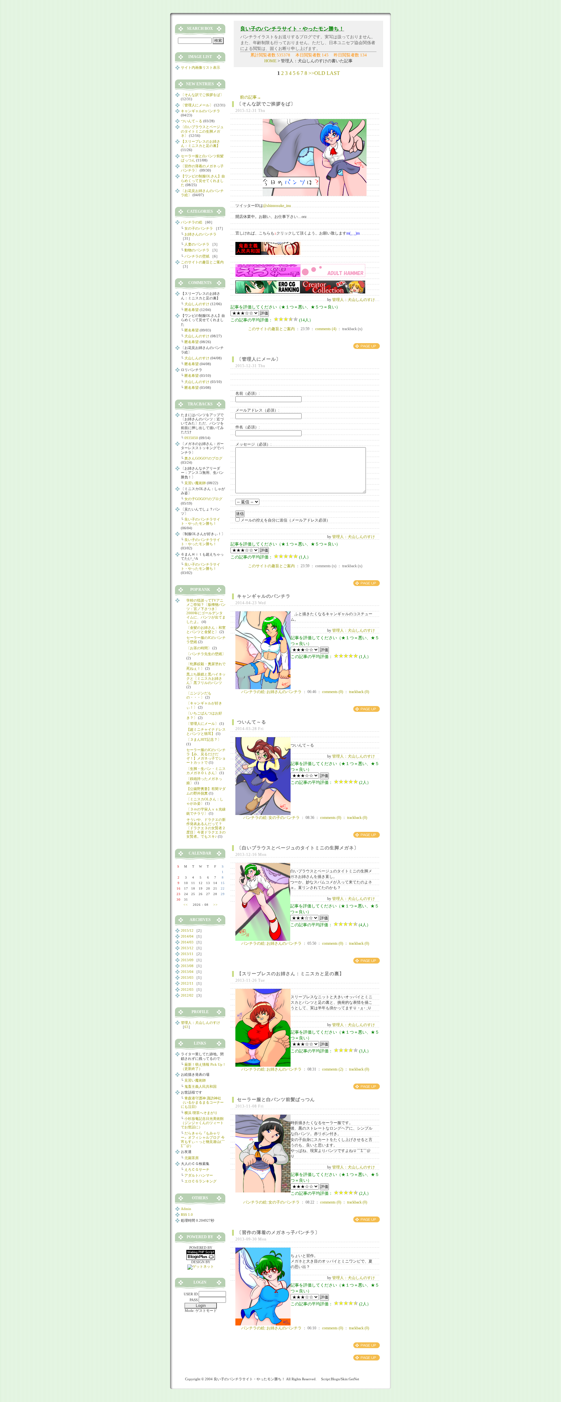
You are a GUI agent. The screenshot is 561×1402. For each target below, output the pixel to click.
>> (215, 904)
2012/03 (187, 989)
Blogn (335, 1379)
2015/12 (187, 930)
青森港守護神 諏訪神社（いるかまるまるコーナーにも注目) (202, 1102)
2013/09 (187, 960)
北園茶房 (191, 1158)
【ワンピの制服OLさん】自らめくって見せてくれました (203, 180)
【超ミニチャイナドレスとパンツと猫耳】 (206, 731)
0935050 (191, 438)
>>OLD (316, 73)
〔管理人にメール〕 (259, 359)
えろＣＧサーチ (196, 1169)
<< (185, 904)
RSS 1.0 (187, 1214)
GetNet (354, 1379)
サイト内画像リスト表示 (200, 67)
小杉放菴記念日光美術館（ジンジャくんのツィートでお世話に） (202, 1123)
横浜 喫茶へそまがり (201, 1113)
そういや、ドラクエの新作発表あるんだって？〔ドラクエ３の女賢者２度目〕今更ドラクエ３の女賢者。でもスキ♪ (206, 828)
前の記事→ (250, 97)
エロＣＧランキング (200, 1181)
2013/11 (187, 954)
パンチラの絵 (191, 222)
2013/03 (187, 977)
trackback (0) (359, 691)
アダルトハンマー (198, 1175)
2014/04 (187, 936)
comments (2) (332, 1069)
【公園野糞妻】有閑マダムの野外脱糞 (206, 791)
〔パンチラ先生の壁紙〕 (206, 654)
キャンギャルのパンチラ (264, 596)
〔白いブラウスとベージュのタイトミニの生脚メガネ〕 (298, 847)
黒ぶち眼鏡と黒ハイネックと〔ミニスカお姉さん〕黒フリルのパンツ (206, 678)
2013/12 (187, 948)
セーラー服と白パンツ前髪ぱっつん (276, 1099)
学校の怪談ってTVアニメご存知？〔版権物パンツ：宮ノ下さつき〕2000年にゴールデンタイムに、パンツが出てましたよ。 (206, 611)
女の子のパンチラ (198, 228)
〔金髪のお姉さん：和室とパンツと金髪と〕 (206, 630)
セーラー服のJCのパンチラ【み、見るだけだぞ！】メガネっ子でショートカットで (206, 756)
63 (186, 1027)
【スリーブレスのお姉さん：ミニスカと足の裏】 (290, 973)
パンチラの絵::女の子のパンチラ (271, 817)
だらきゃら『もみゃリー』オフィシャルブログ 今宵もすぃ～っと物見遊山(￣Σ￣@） (203, 1139)
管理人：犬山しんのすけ (353, 299)
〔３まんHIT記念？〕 (203, 739)
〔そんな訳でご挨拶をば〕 (266, 104)
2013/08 (187, 966)
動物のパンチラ (196, 250)
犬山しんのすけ (196, 304)
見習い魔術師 (195, 483)
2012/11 (187, 983)
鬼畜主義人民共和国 (200, 1086)
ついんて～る (251, 722)
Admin (186, 1209)
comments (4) (325, 329)
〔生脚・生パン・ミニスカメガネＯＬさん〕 (206, 771)
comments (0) (332, 691)
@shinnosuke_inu (277, 205)
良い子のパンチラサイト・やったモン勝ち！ (200, 521)
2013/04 (187, 972)
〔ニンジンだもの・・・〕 (198, 695)
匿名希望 (191, 310)
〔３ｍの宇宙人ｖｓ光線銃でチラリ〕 (206, 811)
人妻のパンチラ (196, 244)
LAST (333, 73)
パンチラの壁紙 (196, 256)
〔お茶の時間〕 (198, 648)
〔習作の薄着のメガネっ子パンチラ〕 (278, 1232)
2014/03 (187, 942)
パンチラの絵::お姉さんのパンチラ (271, 691)
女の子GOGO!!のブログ (203, 499)
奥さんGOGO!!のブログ (203, 458)
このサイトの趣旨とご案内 (271, 329)
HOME (270, 60)
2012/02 (187, 995)
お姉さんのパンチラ (200, 234)
